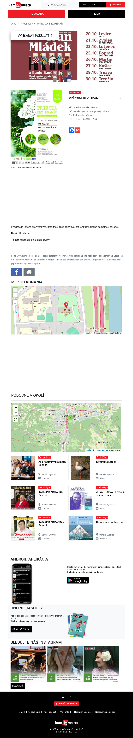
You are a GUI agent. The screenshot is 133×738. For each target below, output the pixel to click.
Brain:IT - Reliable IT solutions (66, 732)
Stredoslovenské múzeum (86, 107)
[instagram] (69, 697)
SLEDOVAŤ (17, 685)
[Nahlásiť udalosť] (119, 98)
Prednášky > (75, 92)
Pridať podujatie (50, 712)
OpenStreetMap (102, 333)
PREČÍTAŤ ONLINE (21, 629)
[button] (17, 57)
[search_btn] (48, 5)
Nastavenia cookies (83, 712)
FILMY (96, 13)
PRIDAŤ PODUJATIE (93, 5)
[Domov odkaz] (29, 273)
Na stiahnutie (34, 712)
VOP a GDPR (66, 712)
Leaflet (89, 333)
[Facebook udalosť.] (17, 273)
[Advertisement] (67, 196)
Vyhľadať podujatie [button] (35, 36)
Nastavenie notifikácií (105, 712)
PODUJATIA (37, 13)
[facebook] (63, 697)
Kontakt (21, 712)
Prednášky (27, 23)
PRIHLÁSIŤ (116, 5)
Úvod (13, 23)
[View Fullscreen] (15, 302)
